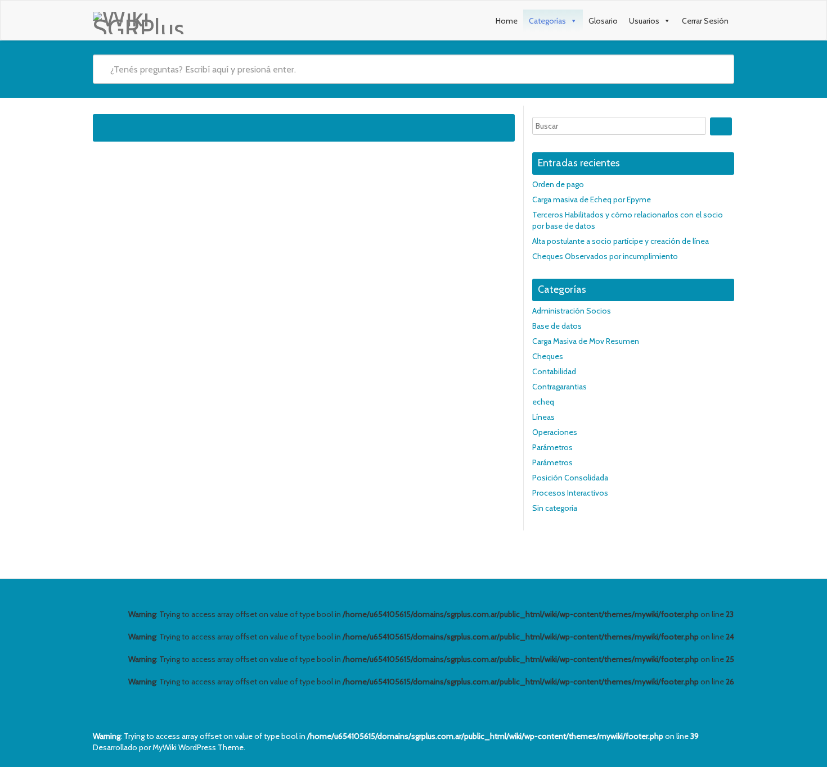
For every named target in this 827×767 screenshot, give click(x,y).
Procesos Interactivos (570, 493)
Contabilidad (554, 371)
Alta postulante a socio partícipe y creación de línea (620, 241)
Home (507, 21)
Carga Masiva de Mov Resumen (585, 341)
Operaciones (554, 432)
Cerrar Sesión (705, 21)
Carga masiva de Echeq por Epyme (591, 199)
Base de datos (557, 326)
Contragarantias (559, 387)
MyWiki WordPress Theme (198, 747)
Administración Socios (571, 311)
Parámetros (552, 447)
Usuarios (644, 21)
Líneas (543, 417)
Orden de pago (558, 184)
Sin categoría (554, 508)
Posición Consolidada (570, 478)
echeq (543, 402)
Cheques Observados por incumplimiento (605, 256)
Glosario (603, 21)
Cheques (547, 356)
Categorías (547, 21)
